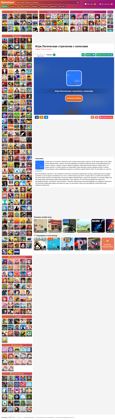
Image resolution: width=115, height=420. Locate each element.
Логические (44, 6)
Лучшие (12, 6)
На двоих (35, 6)
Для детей (53, 6)
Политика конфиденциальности (65, 417)
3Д (18, 6)
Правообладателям (29, 417)
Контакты (19, 417)
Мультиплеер (25, 6)
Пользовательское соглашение (45, 417)
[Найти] (78, 2)
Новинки (4, 6)
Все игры (62, 6)
